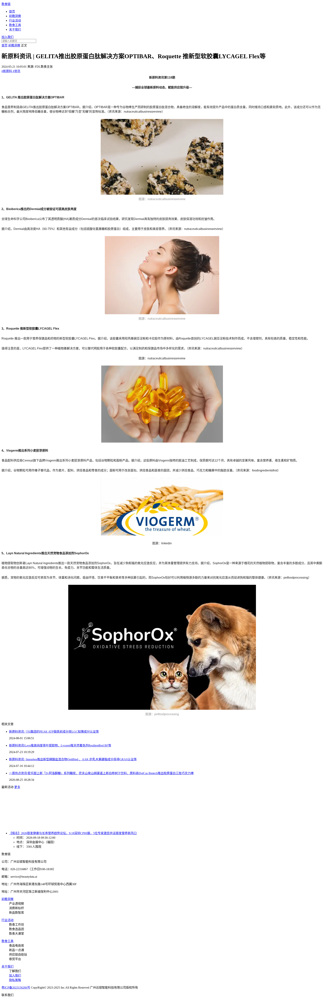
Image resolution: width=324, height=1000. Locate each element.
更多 (17, 787)
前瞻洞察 (15, 16)
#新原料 (7, 71)
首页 (12, 11)
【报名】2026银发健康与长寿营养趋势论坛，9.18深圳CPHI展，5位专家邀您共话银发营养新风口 (73, 833)
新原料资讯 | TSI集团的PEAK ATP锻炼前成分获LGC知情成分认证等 (54, 731)
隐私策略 (15, 980)
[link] (5, 45)
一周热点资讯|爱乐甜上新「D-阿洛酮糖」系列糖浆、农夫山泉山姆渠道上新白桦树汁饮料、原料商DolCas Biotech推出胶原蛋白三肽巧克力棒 (101, 773)
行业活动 (15, 20)
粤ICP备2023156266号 (16, 987)
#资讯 (16, 71)
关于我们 (15, 29)
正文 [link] (24, 45)
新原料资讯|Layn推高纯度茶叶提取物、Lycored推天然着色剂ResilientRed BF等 (60, 745)
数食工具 (15, 25)
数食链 (6, 4)
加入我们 (8, 37)
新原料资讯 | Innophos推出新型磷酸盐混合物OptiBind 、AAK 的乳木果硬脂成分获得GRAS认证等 (73, 759)
